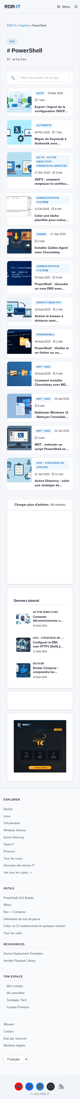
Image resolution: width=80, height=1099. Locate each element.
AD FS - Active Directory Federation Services (51, 161)
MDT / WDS (43, 366)
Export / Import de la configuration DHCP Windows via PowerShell (50, 109)
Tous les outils (13, 933)
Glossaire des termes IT (19, 865)
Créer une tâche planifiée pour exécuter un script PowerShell (52, 218)
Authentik (44, 125)
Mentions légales (14, 1045)
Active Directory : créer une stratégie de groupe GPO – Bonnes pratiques (52, 483)
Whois (8, 904)
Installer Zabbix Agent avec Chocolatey (51, 250)
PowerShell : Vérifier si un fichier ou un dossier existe (52, 350)
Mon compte (15, 986)
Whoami (9, 1024)
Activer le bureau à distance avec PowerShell (49, 318)
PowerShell (45, 334)
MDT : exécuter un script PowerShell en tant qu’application (50, 447)
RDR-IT (12, 6)
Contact (9, 1031)
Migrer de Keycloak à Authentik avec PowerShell (50, 141)
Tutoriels (24, 25)
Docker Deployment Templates (23, 953)
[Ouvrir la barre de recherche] (76, 6)
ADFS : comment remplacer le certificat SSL (51, 182)
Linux (7, 816)
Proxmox (9, 851)
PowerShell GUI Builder (19, 898)
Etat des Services (15, 1038)
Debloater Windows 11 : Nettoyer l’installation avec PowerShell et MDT (52, 415)
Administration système (47, 200)
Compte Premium (18, 1007)
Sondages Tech (17, 1000)
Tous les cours (13, 858)
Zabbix (41, 234)
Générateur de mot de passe (22, 919)
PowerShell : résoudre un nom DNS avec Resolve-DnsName (51, 286)
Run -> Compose (14, 912)
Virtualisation (12, 823)
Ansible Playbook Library (20, 960)
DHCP (40, 93)
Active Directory (14, 837)
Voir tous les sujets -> (18, 872)
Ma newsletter (16, 993)
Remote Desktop (48, 302)
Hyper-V (9, 844)
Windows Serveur (15, 830)
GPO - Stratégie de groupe (50, 465)
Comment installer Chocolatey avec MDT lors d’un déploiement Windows (51, 383)
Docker (8, 809)
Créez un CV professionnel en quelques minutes (35, 926)
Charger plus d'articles (40, 504)
